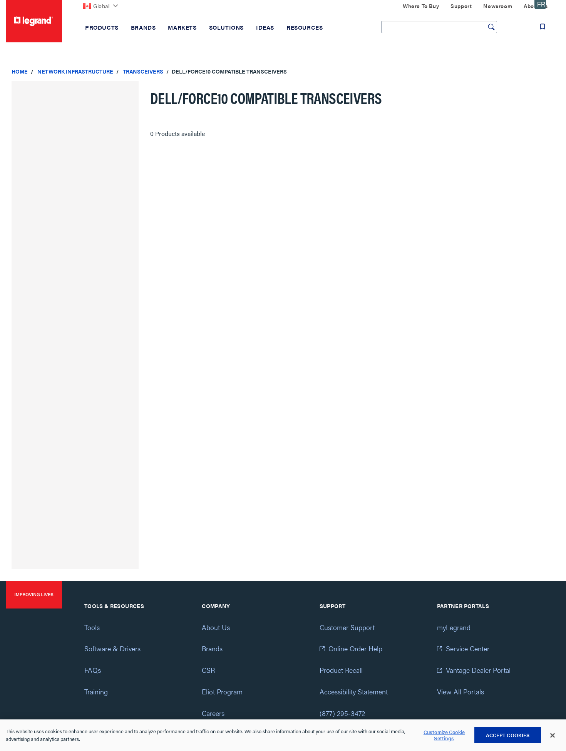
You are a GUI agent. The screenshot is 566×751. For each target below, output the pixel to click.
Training (96, 691)
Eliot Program (222, 691)
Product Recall (341, 670)
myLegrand (454, 627)
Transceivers (143, 71)
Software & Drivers (112, 648)
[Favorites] (542, 26)
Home (20, 71)
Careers (213, 713)
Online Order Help (355, 648)
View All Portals (460, 691)
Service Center (467, 648)
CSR (208, 670)
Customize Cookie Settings (444, 735)
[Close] (552, 735)
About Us (216, 627)
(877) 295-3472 (342, 713)
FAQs (92, 670)
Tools (92, 627)
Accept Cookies (508, 735)
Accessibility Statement (354, 691)
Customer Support (347, 627)
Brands (212, 648)
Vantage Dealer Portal (478, 670)
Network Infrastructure (75, 71)
